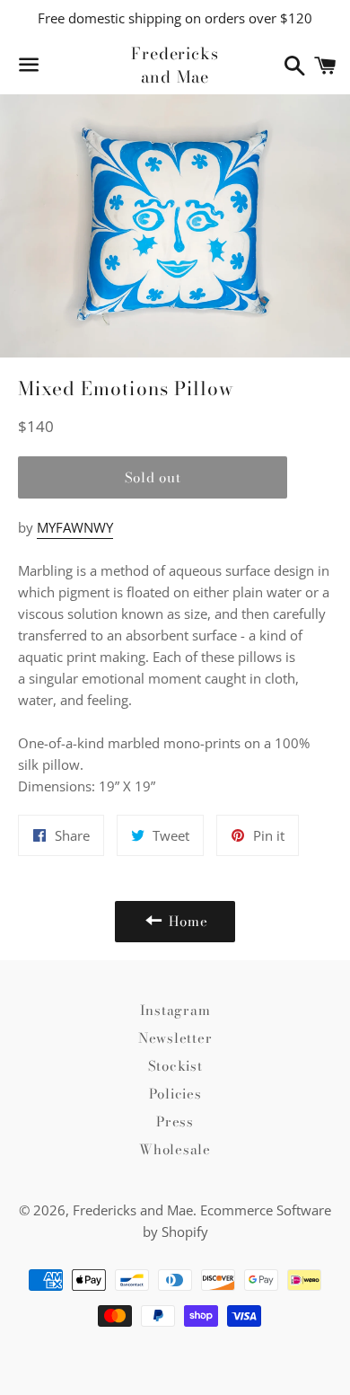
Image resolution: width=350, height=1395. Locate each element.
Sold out (153, 477)
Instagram (175, 1010)
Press (175, 1121)
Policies (175, 1093)
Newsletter (175, 1038)
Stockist (175, 1065)
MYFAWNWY (75, 527)
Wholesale (175, 1149)
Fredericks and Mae (175, 64)
